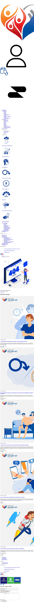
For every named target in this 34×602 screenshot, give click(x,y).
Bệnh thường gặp (4, 110)
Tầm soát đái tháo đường (7, 242)
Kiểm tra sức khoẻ (4, 128)
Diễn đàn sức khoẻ (4, 243)
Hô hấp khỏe (6, 226)
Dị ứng (5, 113)
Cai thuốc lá (5, 223)
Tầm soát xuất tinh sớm (7, 240)
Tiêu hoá (5, 124)
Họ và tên (1, 588)
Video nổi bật (4, 231)
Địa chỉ (1, 592)
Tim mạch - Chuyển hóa (7, 116)
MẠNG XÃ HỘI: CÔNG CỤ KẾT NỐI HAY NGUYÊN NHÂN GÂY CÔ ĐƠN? (12, 497)
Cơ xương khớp (6, 118)
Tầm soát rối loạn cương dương (8, 239)
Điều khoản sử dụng (5, 563)
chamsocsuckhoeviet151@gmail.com (9, 250)
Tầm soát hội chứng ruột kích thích (9, 241)
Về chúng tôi (4, 557)
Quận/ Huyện (2, 591)
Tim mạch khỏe (6, 229)
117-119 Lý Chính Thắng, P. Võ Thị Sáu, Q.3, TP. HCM (12, 567)
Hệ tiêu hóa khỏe (6, 225)
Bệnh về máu (6, 120)
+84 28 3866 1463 (6, 252)
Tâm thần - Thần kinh (7, 127)
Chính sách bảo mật (5, 562)
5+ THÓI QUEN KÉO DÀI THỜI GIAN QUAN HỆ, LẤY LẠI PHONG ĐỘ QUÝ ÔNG (13, 341)
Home (3, 255)
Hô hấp (5, 111)
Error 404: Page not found (5, 256)
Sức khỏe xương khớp (7, 228)
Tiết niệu (5, 117)
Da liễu (5, 112)
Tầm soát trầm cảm (6, 238)
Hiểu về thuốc (4, 119)
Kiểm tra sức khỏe (6, 131)
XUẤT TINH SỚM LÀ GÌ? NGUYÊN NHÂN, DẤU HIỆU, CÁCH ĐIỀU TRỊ (12, 548)
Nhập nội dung (2, 599)
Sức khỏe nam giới (6, 114)
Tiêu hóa (5, 115)
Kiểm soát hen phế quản (7, 237)
